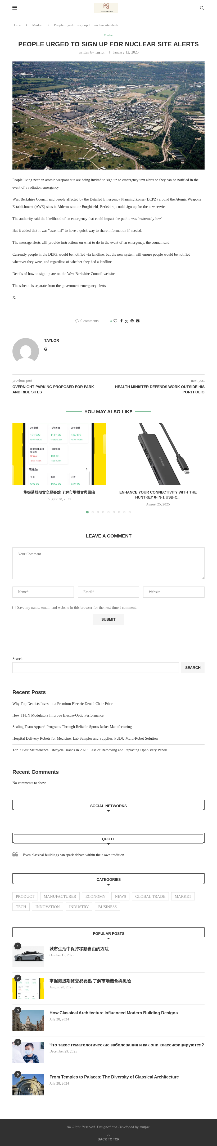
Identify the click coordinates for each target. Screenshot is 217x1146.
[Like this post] (115, 321)
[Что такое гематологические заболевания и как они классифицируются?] (28, 1052)
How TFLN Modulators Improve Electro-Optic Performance (57, 715)
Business (107, 907)
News (120, 896)
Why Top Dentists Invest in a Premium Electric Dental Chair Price (62, 704)
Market (37, 25)
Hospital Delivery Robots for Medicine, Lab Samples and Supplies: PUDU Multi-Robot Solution (85, 738)
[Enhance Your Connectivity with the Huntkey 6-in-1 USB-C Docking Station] (158, 454)
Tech (21, 907)
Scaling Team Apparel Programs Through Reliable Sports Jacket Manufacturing (72, 727)
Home (16, 25)
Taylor (100, 52)
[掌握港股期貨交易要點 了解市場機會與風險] (59, 454)
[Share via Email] (137, 321)
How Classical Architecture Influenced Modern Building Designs (113, 1013)
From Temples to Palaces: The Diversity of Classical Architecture (114, 1077)
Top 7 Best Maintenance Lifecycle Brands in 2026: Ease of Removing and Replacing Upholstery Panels (89, 750)
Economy (95, 896)
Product (25, 896)
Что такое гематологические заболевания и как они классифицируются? (126, 1045)
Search (17, 659)
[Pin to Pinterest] (132, 321)
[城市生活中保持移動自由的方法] (28, 956)
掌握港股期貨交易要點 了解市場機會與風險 (59, 492)
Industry (79, 907)
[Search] (202, 8)
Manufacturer (60, 896)
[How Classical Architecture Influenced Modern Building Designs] (28, 1020)
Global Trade (150, 896)
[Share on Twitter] (126, 321)
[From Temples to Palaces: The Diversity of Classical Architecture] (28, 1084)
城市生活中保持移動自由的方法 (79, 949)
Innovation (47, 907)
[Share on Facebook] (121, 321)
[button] (19, 467)
